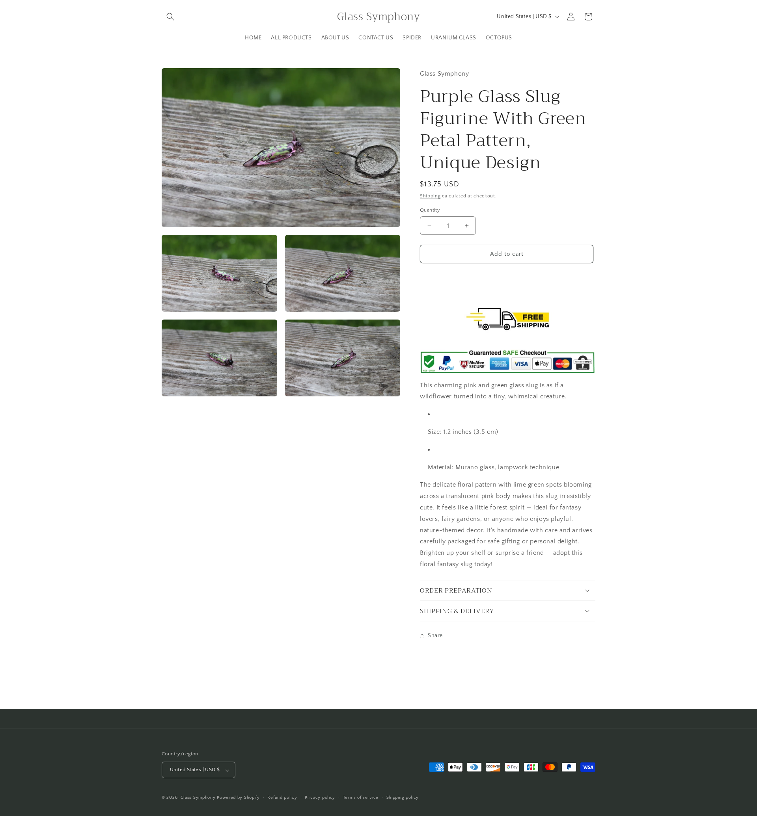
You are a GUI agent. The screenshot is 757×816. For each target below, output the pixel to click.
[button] (170, 16)
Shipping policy (402, 797)
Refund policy (282, 797)
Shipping (430, 196)
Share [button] (435, 635)
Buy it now (506, 276)
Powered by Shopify (238, 798)
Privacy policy (320, 797)
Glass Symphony (198, 798)
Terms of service (360, 797)
